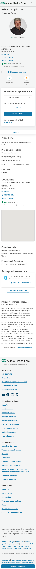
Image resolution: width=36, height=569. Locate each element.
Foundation (6, 497)
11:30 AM (18, 108)
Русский (26, 546)
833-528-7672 (8, 122)
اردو (23, 548)
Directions (5, 54)
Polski (14, 546)
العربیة (9, 541)
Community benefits (10, 509)
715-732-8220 (9, 60)
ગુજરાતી (4, 544)
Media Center (7, 493)
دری (23, 541)
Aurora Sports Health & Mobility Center (15, 46)
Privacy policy (6, 560)
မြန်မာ (13, 541)
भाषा (18, 544)
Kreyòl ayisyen (11, 544)
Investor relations (9, 479)
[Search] (31, 2)
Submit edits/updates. (25, 348)
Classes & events (8, 413)
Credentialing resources (11, 462)
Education (6, 458)
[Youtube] (3, 395)
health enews (7, 409)
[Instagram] (12, 395)
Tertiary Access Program (11, 450)
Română (20, 546)
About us (5, 489)
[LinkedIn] (17, 395)
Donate (4, 505)
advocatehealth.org (9, 389)
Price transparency (9, 420)
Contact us (6, 378)
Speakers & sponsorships (12, 513)
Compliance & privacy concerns (14, 382)
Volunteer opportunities (11, 501)
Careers (5, 454)
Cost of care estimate (10, 424)
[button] (18, 566)
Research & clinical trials (11, 465)
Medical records (8, 436)
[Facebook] (7, 395)
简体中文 (18, 541)
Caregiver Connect (9, 446)
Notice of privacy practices (19, 560)
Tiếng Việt (28, 548)
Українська (17, 548)
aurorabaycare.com (9, 386)
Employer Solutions (9, 475)
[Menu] (34, 2)
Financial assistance (10, 428)
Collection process (9, 432)
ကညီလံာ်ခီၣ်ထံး (29, 544)
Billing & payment (9, 417)
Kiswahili (9, 548)
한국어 (3, 546)
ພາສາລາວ (9, 546)
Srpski (4, 548)
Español (4, 541)
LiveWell (5, 405)
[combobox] (18, 97)
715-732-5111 (9, 57)
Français (27, 541)
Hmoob (22, 544)
